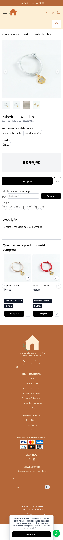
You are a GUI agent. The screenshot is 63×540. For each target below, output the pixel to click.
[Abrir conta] (53, 12)
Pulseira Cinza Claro (42, 34)
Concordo (31, 534)
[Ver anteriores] (5, 286)
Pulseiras (26, 34)
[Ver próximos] (58, 286)
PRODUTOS (15, 34)
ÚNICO (6, 144)
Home (4, 34)
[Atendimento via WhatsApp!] (56, 533)
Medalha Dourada (12, 133)
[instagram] (34, 459)
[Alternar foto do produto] (27, 278)
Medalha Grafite (32, 133)
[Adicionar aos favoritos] (28, 314)
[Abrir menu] (4, 12)
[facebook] (29, 459)
